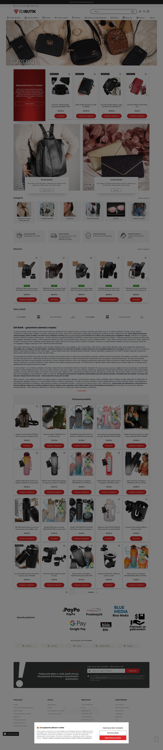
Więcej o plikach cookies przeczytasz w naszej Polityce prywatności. (67, 738)
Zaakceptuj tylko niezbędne (113, 728)
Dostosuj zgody (113, 733)
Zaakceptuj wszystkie (113, 738)
